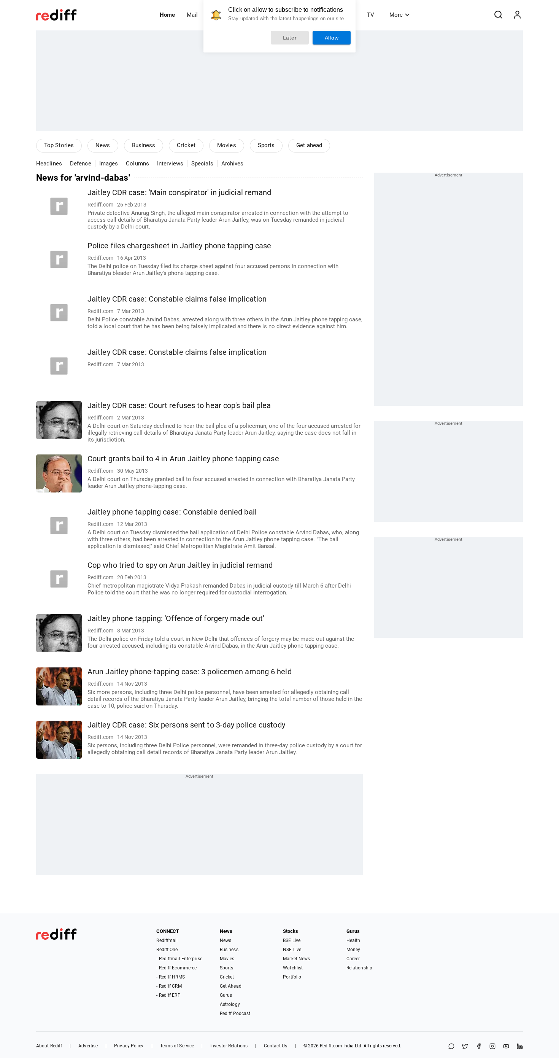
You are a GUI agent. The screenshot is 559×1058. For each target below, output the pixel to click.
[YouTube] (506, 1046)
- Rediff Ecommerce (176, 968)
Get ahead (309, 145)
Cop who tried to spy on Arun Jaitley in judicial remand (180, 565)
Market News (296, 958)
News (102, 145)
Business (144, 145)
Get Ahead (230, 986)
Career (353, 958)
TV (370, 14)
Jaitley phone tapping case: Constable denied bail (172, 512)
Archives (232, 163)
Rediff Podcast (235, 1013)
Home (167, 14)
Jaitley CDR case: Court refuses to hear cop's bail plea (179, 405)
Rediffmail (167, 940)
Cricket (186, 145)
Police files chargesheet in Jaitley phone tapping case (179, 245)
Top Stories (59, 145)
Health (353, 940)
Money (353, 949)
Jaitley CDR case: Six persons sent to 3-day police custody (186, 725)
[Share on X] (465, 1046)
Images (108, 163)
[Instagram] (492, 1046)
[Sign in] (517, 15)
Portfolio (292, 977)
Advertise (88, 1045)
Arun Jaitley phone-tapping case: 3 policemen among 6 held (189, 671)
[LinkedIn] (520, 1046)
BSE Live (291, 940)
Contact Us (275, 1045)
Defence (80, 163)
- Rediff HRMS (170, 977)
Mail (192, 14)
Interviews (170, 163)
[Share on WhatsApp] (451, 1046)
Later (290, 38)
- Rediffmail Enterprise (179, 958)
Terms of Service (177, 1045)
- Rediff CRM (168, 986)
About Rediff (49, 1045)
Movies (226, 145)
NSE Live (292, 949)
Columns (137, 163)
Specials (202, 163)
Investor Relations (229, 1045)
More (396, 14)
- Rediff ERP (168, 995)
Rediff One (167, 949)
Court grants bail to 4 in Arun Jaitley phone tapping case (183, 458)
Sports (266, 145)
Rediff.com (331, 1045)
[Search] (498, 15)
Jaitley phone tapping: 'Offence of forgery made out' (175, 618)
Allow (332, 38)
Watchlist (293, 968)
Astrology (230, 1004)
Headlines (49, 163)
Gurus (226, 995)
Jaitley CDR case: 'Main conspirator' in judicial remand (179, 192)
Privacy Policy (128, 1045)
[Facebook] (479, 1046)
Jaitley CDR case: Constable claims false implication (177, 299)
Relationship (359, 968)
